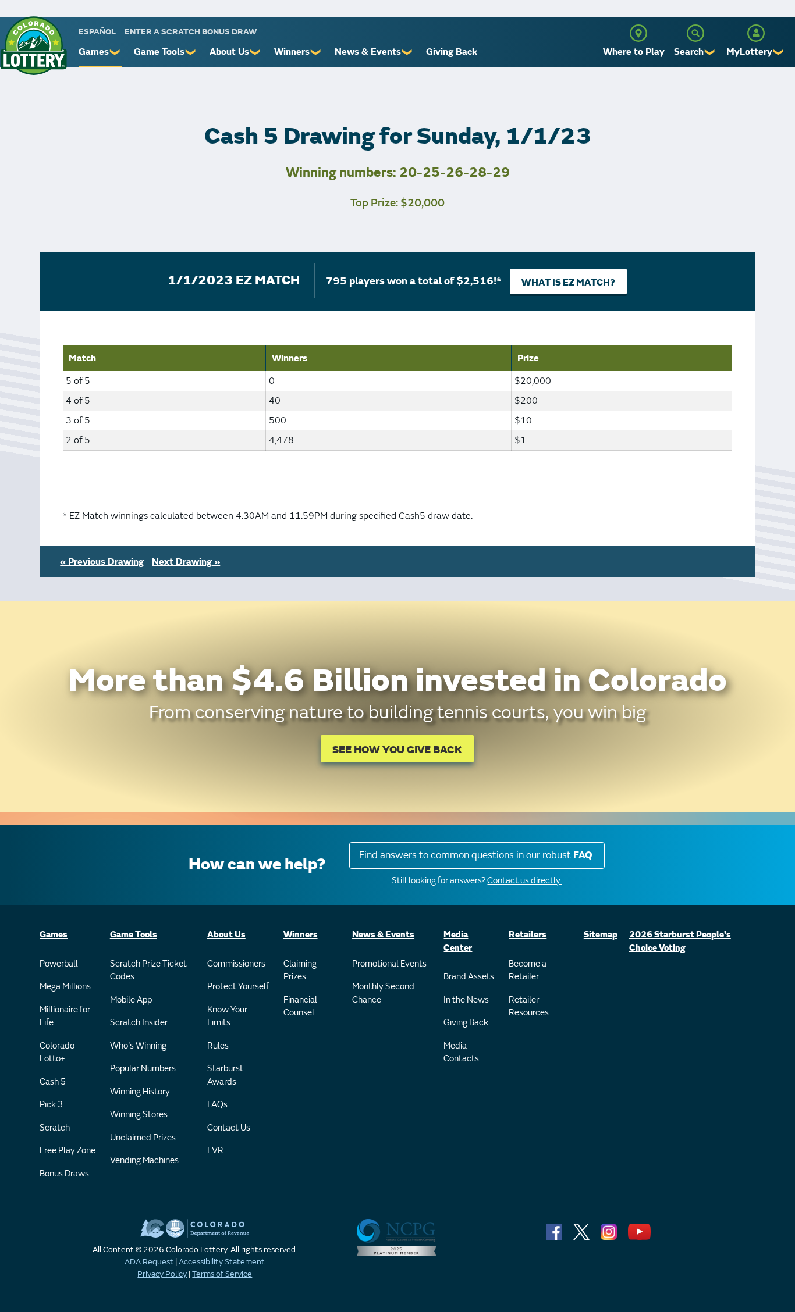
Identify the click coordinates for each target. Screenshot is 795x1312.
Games (94, 52)
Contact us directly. (524, 880)
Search (689, 52)
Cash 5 (53, 1082)
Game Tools (159, 52)
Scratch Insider (139, 1022)
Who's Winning (138, 1045)
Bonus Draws (64, 1173)
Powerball (59, 963)
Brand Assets (468, 976)
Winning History (140, 1091)
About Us (229, 52)
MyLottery (749, 52)
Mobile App (131, 1000)
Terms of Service (222, 1274)
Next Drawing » (186, 562)
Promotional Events (389, 963)
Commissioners (236, 963)
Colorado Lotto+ (57, 1052)
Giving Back (451, 52)
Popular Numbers (143, 1068)
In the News (466, 1000)
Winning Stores (139, 1114)
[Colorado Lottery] (33, 45)
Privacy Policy (162, 1274)
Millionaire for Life (65, 1016)
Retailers (527, 934)
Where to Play (634, 52)
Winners (292, 52)
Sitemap (600, 934)
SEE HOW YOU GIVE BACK (397, 750)
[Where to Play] (638, 33)
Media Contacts (461, 1052)
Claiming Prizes (300, 970)
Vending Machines (144, 1160)
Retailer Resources (529, 1006)
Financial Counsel (300, 1006)
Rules (218, 1045)
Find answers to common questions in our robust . (477, 855)
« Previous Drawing (102, 562)
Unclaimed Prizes (143, 1137)
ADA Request (149, 1262)
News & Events (368, 52)
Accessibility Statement (222, 1262)
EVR (215, 1150)
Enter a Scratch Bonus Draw (191, 32)
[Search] (695, 33)
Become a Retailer (527, 970)
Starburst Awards (225, 1075)
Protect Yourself (238, 986)
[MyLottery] (756, 33)
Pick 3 (51, 1104)
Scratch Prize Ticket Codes (148, 970)
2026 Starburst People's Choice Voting (680, 941)
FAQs (217, 1104)
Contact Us (228, 1127)
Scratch (55, 1127)
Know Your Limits (227, 1016)
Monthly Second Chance (383, 993)
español (97, 32)
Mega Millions (65, 986)
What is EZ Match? (568, 282)
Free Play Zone (67, 1150)
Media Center (457, 941)
